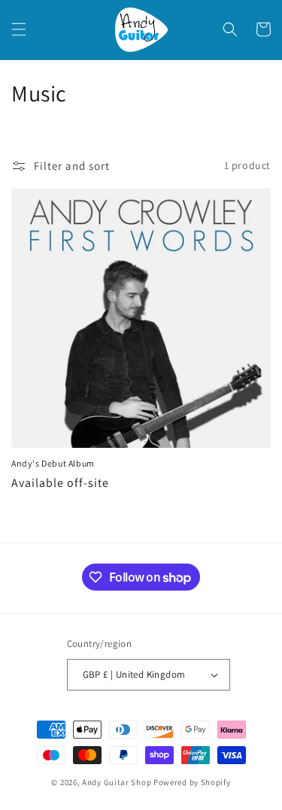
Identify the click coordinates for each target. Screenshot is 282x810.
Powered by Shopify (192, 782)
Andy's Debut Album (53, 463)
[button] (18, 29)
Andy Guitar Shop (116, 782)
